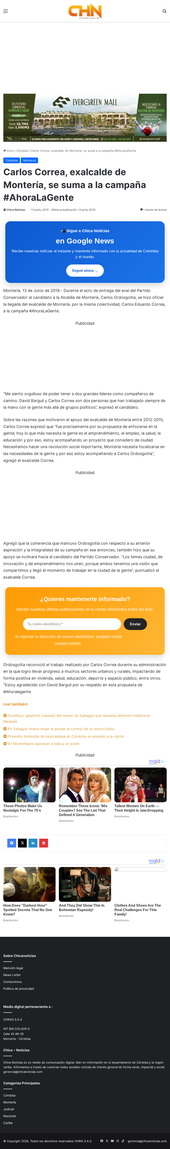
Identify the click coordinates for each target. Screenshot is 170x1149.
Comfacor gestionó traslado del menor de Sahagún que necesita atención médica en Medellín (76, 718)
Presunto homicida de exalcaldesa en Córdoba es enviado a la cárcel (65, 736)
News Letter (12, 975)
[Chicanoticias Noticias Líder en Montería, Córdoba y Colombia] (85, 11)
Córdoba (22, 150)
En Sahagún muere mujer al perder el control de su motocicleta (60, 729)
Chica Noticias (16, 209)
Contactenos (12, 982)
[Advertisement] (85, 59)
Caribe (8, 1123)
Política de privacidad (18, 988)
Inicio (10, 150)
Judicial (8, 1109)
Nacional (9, 1116)
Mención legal (13, 968)
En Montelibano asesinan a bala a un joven (43, 743)
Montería (29, 160)
